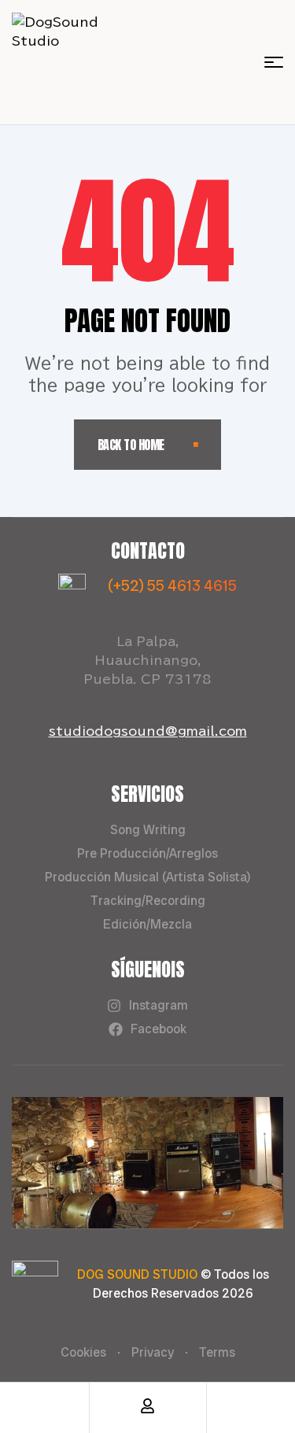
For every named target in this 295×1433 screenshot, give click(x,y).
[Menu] (273, 62)
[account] (147, 1405)
